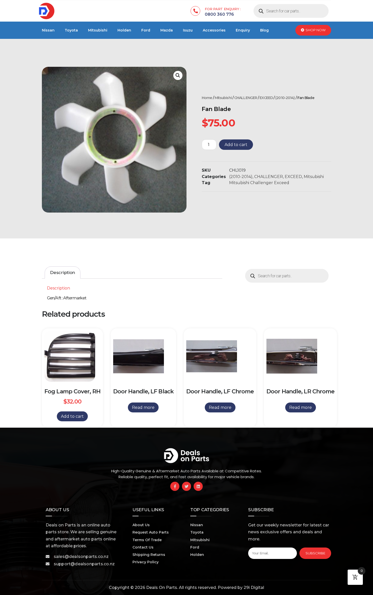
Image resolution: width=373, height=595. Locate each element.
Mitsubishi (97, 30)
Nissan (48, 30)
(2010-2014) (285, 97)
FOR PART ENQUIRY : (223, 9)
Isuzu (188, 30)
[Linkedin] (198, 486)
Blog (264, 30)
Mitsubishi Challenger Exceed (259, 182)
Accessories (214, 30)
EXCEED (266, 97)
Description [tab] (62, 272)
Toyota (71, 30)
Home (207, 97)
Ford (145, 30)
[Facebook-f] (174, 486)
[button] (177, 75)
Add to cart (236, 144)
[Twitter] (186, 486)
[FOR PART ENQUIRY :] (195, 11)
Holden (124, 30)
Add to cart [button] (72, 416)
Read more (143, 407)
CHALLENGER (245, 97)
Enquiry (243, 30)
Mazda (166, 30)
